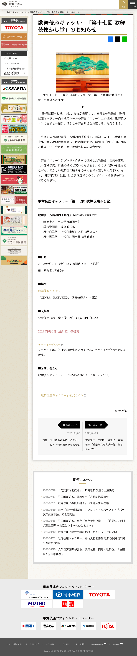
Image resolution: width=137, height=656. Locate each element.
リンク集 (66, 644)
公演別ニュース (11, 58)
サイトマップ (34, 644)
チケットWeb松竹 (49, 345)
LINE (124, 39)
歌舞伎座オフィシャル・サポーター (14, 81)
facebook (110, 39)
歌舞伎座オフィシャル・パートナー (14, 20)
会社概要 (116, 644)
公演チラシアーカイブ (16, 37)
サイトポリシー (51, 644)
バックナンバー (11, 63)
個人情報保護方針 (97, 644)
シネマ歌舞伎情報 (12, 68)
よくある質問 (80, 644)
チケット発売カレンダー (16, 44)
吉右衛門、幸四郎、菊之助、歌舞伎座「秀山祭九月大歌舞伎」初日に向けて (104, 444)
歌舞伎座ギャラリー (51, 291)
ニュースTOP (10, 53)
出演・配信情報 (11, 73)
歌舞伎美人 (11, 12)
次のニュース (95, 425)
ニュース (23, 12)
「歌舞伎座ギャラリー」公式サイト (60, 395)
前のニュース (70, 425)
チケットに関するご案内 (15, 644)
